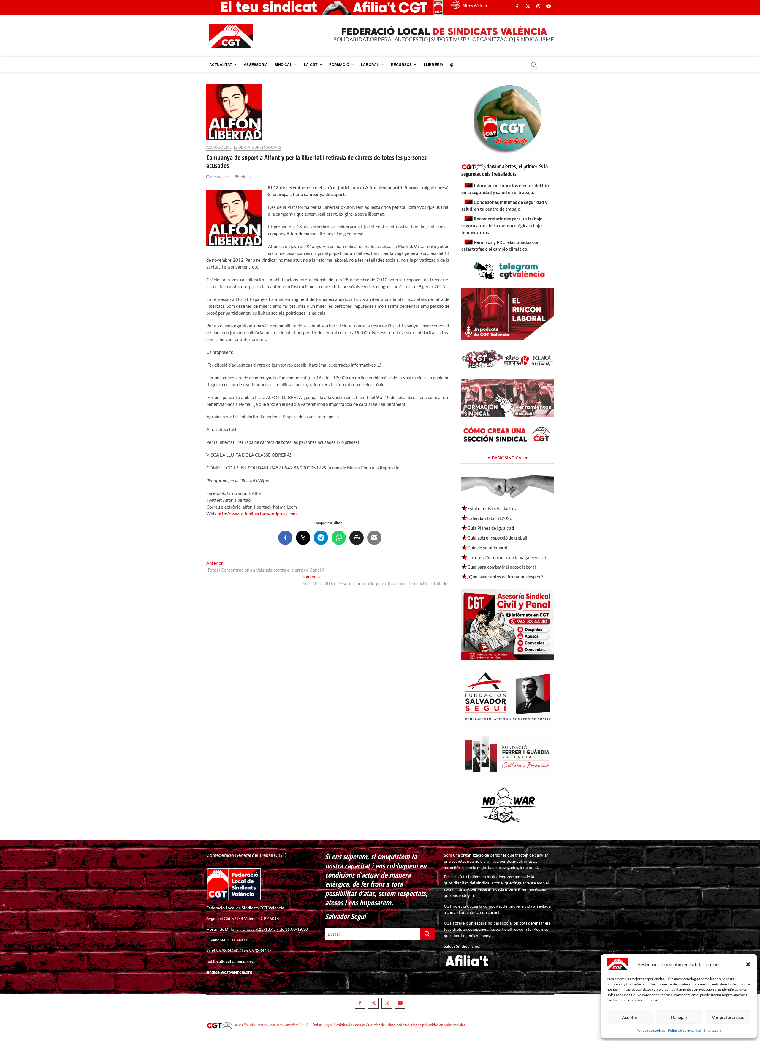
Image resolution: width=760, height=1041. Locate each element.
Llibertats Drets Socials (257, 147)
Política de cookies (650, 1030)
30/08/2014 (220, 176)
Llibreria (434, 65)
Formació (339, 65)
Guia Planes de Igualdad (490, 528)
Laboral (370, 65)
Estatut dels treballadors (491, 508)
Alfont (246, 176)
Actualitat (220, 65)
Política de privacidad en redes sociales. (435, 1025)
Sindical (283, 65)
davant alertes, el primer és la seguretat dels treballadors (504, 170)
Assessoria (256, 65)
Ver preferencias (728, 1017)
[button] (748, 964)
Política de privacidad (684, 1030)
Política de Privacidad (385, 1025)
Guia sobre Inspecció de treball (497, 537)
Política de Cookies (350, 1025)
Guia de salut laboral (487, 547)
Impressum (713, 1030)
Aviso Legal (322, 1024)
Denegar (679, 1017)
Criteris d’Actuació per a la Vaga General (506, 557)
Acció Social (218, 147)
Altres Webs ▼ (475, 5)
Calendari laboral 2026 (489, 518)
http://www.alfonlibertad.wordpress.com (257, 513)
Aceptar (630, 1017)
